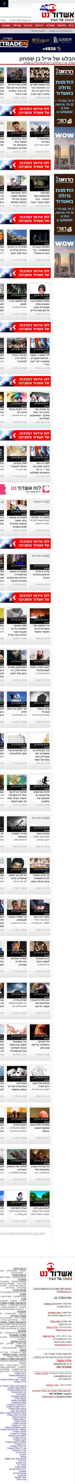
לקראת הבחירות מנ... (40, 715)
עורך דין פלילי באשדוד (16, 1448)
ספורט (50, 25)
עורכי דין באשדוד (18, 1425)
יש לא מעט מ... (43, 964)
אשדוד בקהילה (18, 1315)
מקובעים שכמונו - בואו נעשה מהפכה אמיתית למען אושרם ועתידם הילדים (17, 523)
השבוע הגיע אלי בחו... (40, 1089)
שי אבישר (22, 1475)
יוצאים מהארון (17, 1273)
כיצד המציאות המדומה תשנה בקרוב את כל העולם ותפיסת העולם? (19, 199)
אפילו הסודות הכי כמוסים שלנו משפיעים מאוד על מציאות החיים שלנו (40, 307)
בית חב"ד (22, 1461)
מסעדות (22, 1279)
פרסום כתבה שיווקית (17, 1436)
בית (71, 25)
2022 (35, 1234)
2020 (23, 1234)
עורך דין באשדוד (19, 1450)
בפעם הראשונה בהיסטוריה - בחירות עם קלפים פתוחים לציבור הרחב (17, 577)
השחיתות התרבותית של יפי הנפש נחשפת (17, 1086)
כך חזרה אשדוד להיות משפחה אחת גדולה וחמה (40, 878)
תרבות (28, 25)
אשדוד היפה (20, 1318)
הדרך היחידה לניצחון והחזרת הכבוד (41, 574)
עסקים (6, 25)
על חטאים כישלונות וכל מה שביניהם (41, 1044)
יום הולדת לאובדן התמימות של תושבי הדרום (40, 1003)
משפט (23, 1350)
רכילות (39, 25)
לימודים (10, 1343)
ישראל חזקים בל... (19, 307)
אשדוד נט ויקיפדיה (17, 1434)
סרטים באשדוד (19, 1371)
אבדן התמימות (19, 1208)
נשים (24, 1365)
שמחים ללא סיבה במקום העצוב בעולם (40, 1127)
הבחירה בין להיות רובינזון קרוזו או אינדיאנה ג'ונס (17, 249)
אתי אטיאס (21, 1463)
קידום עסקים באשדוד (16, 1390)
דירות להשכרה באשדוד (16, 1406)
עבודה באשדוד (19, 1438)
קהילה (17, 25)
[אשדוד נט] (51, 1281)
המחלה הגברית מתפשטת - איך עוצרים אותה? (41, 249)
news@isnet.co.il (63, 1345)
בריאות (23, 1348)
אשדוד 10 (21, 1465)
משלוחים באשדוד (18, 1400)
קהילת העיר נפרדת (9, 1320)
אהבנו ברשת (12, 1365)
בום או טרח (12, 1271)
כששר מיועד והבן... (41, 145)
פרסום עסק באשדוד (17, 1375)
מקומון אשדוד (20, 1398)
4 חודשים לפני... (20, 840)
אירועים (23, 1313)
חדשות (61, 25)
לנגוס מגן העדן (41, 1208)
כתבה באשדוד (19, 1440)
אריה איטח (21, 1479)
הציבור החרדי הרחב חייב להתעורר (19, 358)
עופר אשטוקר (20, 1477)
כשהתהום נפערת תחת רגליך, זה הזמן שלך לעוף (17, 670)
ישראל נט (22, 1377)
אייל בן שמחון (20, 1382)
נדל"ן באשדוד (20, 1373)
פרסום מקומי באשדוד (16, 1388)
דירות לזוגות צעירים (17, 1469)
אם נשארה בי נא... (41, 1172)
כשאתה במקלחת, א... (17, 1172)
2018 (11, 1234)
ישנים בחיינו (20, 1000)
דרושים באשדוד (19, 1419)
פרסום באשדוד (19, 1431)
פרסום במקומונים (18, 1396)
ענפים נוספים (20, 1296)
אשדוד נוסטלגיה (17, 1335)
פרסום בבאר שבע (18, 1411)
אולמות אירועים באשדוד (15, 1442)
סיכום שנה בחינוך (9, 1307)
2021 (29, 1234)
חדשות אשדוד (19, 1275)
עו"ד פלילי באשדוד (17, 1446)
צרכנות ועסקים (18, 1341)
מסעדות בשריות (19, 1281)
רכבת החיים (20, 1124)
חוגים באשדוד (20, 1421)
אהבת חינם (43, 833)
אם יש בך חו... (20, 469)
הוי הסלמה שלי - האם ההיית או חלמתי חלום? (41, 628)
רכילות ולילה (19, 1268)
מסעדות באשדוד (18, 1402)
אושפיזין (22, 1471)
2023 (41, 1234)
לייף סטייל (21, 1345)
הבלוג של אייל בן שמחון (60, 30)
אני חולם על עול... (19, 715)
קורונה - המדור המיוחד (14, 1354)
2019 (17, 1234)
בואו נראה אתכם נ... (18, 923)
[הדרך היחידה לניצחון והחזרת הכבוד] (41, 556)
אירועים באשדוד (19, 1417)
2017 (5, 1234)
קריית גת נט (21, 1452)
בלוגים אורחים (38, 30)
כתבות (23, 1301)
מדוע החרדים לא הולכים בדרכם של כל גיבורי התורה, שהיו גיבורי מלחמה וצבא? (17, 90)
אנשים (14, 1301)
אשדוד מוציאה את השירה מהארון (19, 961)
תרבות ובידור (19, 1290)
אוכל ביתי (21, 1283)
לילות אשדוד (10, 1313)
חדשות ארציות (19, 1277)
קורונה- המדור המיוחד (16, 1356)
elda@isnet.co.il (63, 1330)
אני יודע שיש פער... (18, 415)
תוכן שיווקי (21, 1343)
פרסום (23, 1456)
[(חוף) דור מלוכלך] (42, 502)
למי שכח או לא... (19, 881)
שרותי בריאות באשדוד (16, 1415)
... (3, 148)
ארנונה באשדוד (19, 1423)
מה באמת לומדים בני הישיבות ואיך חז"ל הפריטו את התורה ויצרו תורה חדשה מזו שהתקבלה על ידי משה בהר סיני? (40, 94)
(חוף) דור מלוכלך (40, 517)
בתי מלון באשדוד (18, 1392)
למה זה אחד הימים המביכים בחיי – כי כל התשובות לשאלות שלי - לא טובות (40, 469)
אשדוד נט (69, 62)
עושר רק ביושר (41, 916)
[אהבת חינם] (41, 818)
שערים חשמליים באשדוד (15, 1427)
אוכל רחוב (10, 1288)
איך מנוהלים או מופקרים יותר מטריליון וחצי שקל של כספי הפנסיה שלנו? (41, 756)
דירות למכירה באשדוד (16, 1404)
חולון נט (22, 1454)
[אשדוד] (53, 22)
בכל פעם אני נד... (42, 673)
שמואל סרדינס (19, 1473)
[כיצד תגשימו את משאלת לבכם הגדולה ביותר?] (2, 502)
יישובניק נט (21, 1394)
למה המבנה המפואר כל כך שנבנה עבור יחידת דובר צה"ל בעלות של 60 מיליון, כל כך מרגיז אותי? (17, 635)
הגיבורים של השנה (18, 1305)
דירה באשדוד (20, 1444)
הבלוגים (57, 62)
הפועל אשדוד (20, 1467)
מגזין (23, 1298)
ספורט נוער (6, 1296)
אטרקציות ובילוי (10, 1348)
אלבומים (21, 1311)
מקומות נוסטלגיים (18, 1337)
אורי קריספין (49, 1336)
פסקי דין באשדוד (18, 1352)
